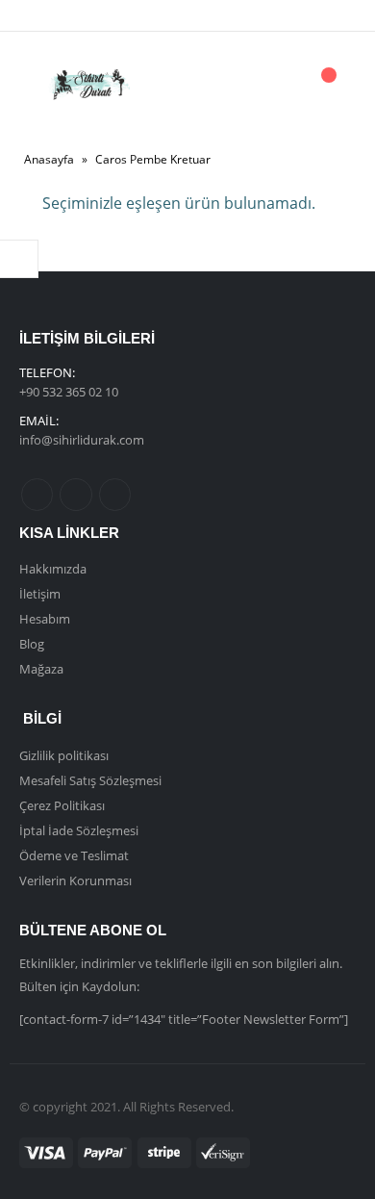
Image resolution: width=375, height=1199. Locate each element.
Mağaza (41, 668)
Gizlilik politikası (64, 755)
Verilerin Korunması (75, 880)
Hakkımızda (53, 568)
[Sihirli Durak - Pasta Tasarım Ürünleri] (89, 84)
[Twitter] (77, 15)
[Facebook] (46, 15)
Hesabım (44, 618)
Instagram (115, 494)
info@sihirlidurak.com (81, 439)
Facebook (37, 494)
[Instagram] (110, 15)
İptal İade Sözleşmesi (78, 830)
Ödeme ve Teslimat (74, 855)
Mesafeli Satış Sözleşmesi (90, 780)
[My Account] (273, 85)
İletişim (40, 593)
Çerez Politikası (62, 805)
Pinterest (75, 494)
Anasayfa (49, 159)
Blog (31, 643)
